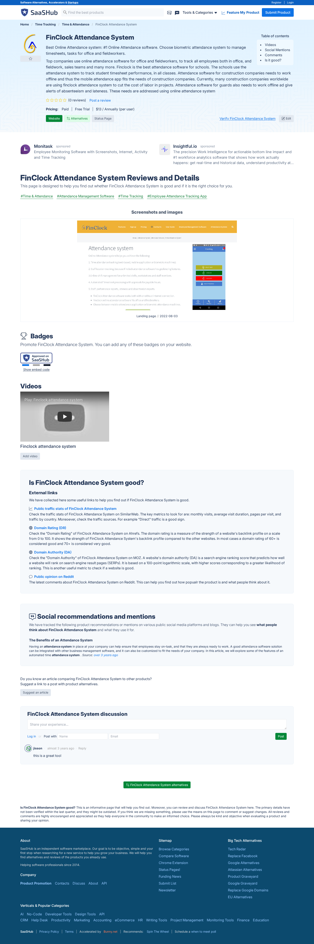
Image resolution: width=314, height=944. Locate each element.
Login (290, 2)
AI (21, 914)
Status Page (103, 118)
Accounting (102, 920)
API (104, 883)
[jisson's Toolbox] (28, 748)
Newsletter (167, 890)
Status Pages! (169, 869)
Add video (30, 456)
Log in (32, 736)
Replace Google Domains (248, 890)
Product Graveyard (243, 876)
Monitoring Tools (220, 920)
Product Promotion (35, 883)
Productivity (60, 920)
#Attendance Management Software (85, 196)
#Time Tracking (130, 196)
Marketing (82, 920)
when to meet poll (203, 931)
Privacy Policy (49, 931)
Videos (270, 45)
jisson (37, 748)
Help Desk (39, 920)
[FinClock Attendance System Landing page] (157, 265)
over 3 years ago (106, 655)
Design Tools (85, 914)
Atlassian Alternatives (245, 869)
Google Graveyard (242, 883)
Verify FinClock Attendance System (248, 118)
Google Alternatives (243, 863)
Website (54, 118)
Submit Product (277, 12)
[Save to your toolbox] (30, 59)
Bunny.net (110, 931)
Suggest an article (35, 692)
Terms (69, 931)
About (93, 883)
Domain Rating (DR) (50, 528)
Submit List (167, 883)
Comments (273, 55)
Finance (243, 920)
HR (140, 920)
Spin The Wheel (158, 931)
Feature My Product (242, 12)
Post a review (100, 100)
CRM (24, 920)
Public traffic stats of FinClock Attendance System (75, 508)
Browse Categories (174, 849)
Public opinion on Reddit (54, 576)
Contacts (62, 883)
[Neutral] (36, 365)
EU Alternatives (240, 897)
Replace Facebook (243, 856)
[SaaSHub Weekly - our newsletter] (169, 12)
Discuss (79, 883)
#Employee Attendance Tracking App (177, 196)
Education (261, 920)
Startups (73, 2)
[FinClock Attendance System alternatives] (30, 43)
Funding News (170, 876)
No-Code (34, 914)
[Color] (25, 365)
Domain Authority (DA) (53, 552)
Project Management (186, 920)
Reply (82, 748)
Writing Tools (156, 920)
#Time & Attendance (37, 196)
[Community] (177, 12)
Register (276, 2)
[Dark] (47, 365)
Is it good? (273, 60)
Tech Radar (237, 849)
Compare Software (174, 856)
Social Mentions (277, 50)
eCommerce (125, 920)
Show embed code (36, 369)
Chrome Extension (173, 863)
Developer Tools (58, 914)
